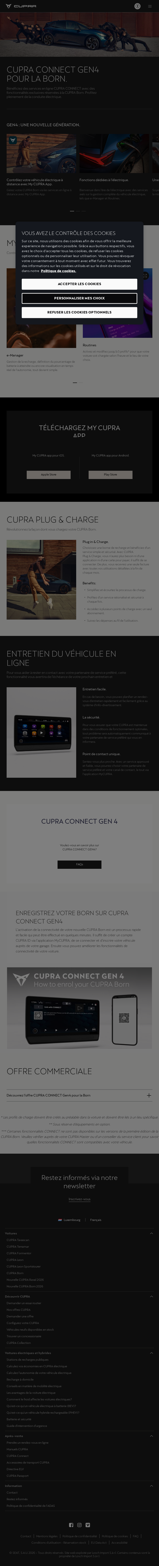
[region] (79, 272)
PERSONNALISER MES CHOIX (79, 298)
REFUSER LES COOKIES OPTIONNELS (79, 312)
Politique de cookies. (58, 271)
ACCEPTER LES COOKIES (79, 284)
